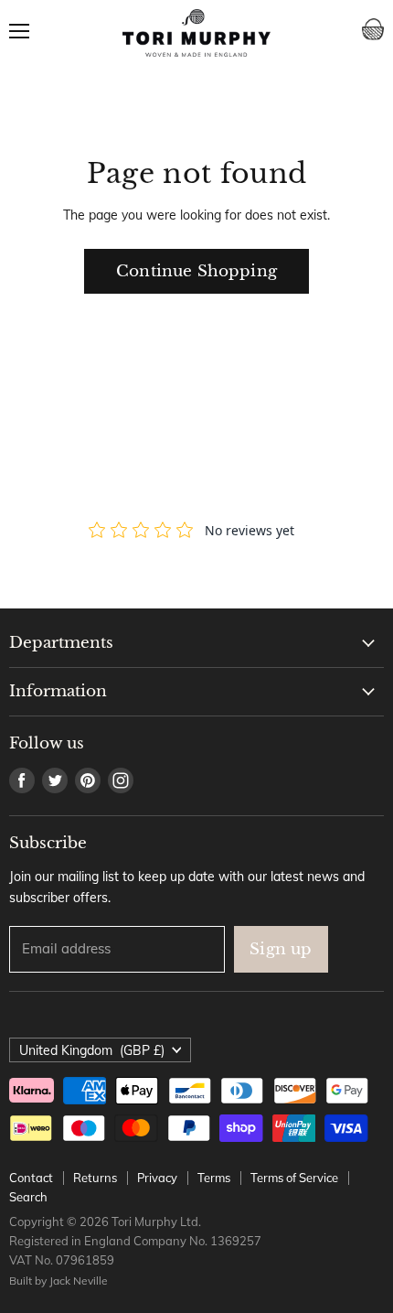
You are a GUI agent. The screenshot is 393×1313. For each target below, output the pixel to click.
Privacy (157, 1177)
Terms (213, 1177)
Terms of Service (294, 1177)
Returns (95, 1177)
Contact (31, 1177)
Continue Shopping (196, 271)
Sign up (281, 949)
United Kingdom (92, 1050)
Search (28, 1196)
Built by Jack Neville (58, 1280)
